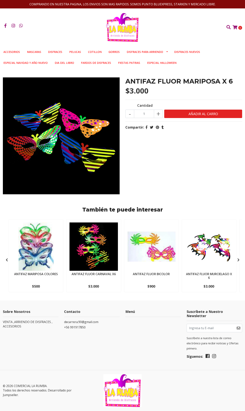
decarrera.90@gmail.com (81, 322)
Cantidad (145, 105)
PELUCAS (75, 52)
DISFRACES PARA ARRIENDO (145, 52)
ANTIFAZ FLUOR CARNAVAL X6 (94, 274)
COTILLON (95, 52)
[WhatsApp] (21, 26)
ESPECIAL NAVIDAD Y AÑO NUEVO (25, 63)
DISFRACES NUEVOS (187, 52)
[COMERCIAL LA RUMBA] (122, 27)
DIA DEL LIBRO (64, 63)
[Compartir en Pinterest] (157, 127)
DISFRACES (55, 52)
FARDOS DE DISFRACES (96, 63)
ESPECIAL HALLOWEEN (161, 63)
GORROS (114, 52)
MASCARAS (34, 52)
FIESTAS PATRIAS (129, 63)
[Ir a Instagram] (13, 26)
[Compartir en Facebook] (146, 127)
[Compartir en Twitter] (151, 127)
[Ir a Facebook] (5, 26)
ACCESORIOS (11, 52)
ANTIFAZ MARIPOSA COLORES (36, 274)
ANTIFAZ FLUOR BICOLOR (151, 274)
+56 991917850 (75, 327)
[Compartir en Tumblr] (163, 127)
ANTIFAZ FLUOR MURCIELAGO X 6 (209, 276)
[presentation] (7, 260)
